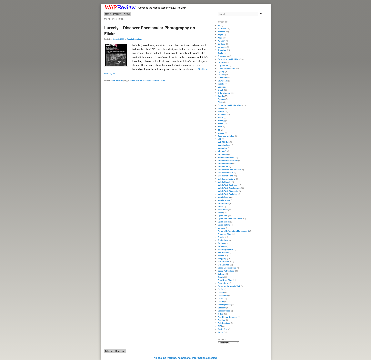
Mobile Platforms (225, 175)
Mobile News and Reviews (229, 169)
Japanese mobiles (226, 135)
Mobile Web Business (227, 185)
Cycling (221, 71)
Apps (220, 37)
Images (139, 80)
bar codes (222, 46)
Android (221, 31)
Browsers (222, 56)
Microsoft (222, 151)
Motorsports (223, 203)
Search (221, 255)
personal (221, 228)
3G (219, 25)
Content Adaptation (226, 68)
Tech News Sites (225, 280)
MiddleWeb (223, 154)
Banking (221, 43)
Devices (221, 74)
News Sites (223, 209)
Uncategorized (224, 304)
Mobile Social (224, 182)
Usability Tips (224, 310)
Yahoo (220, 332)
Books (220, 53)
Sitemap (109, 351)
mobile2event (224, 197)
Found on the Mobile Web (229, 105)
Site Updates (223, 264)
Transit (221, 292)
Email (220, 89)
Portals (221, 237)
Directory (117, 13)
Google (221, 111)
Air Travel (222, 28)
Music (220, 206)
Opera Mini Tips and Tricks (230, 218)
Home (108, 13)
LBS (219, 139)
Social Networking (226, 270)
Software (221, 273)
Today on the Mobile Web (229, 286)
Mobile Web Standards (228, 191)
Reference (222, 246)
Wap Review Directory (227, 316)
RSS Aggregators (225, 249)
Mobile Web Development (229, 188)
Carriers (221, 62)
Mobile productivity (226, 178)
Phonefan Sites (224, 234)
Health (220, 117)
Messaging (222, 148)
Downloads (223, 80)
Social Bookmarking (227, 267)
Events (221, 96)
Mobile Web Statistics (227, 194)
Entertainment (224, 92)
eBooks (221, 83)
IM (219, 129)
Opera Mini (223, 215)
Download (119, 351)
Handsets (222, 114)
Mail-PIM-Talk (224, 142)
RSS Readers (223, 252)
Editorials (222, 86)
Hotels (220, 123)
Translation (223, 295)
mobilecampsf (224, 200)
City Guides (223, 65)
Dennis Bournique (134, 39)
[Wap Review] (120, 7)
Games (221, 108)
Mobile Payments (225, 172)
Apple (220, 34)
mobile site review (157, 80)
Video (220, 313)
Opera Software (224, 224)
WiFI (220, 326)
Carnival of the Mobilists (229, 59)
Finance (221, 99)
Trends (221, 301)
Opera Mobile (224, 221)
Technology (223, 283)
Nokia (220, 212)
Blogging (222, 50)
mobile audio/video (226, 157)
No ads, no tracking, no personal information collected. (185, 358)
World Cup (222, 329)
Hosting (221, 120)
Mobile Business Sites (228, 160)
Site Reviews (117, 80)
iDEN (220, 126)
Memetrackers (224, 145)
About (127, 13)
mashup (146, 80)
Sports (221, 277)
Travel (220, 298)
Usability (221, 307)
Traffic (220, 289)
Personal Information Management (233, 231)
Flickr (132, 80)
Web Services (224, 323)
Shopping (222, 258)
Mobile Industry (225, 163)
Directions (222, 77)
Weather (221, 319)
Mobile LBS (223, 166)
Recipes (221, 243)
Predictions (223, 240)
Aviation (221, 40)
